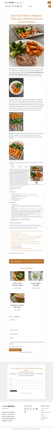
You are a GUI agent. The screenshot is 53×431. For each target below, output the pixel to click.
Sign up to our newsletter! (26, 352)
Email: (11, 384)
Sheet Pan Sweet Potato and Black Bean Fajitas (23, 239)
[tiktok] (9, 6)
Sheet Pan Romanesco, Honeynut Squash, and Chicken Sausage (27, 250)
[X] (27, 261)
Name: (11, 378)
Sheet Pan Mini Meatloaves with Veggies (22, 248)
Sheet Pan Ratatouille (17, 246)
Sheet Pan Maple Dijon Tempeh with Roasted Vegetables (25, 241)
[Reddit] (30, 261)
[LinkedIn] (32, 261)
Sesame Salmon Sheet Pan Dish (19, 234)
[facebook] (12, 6)
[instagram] (6, 6)
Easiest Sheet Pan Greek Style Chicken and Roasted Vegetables (27, 236)
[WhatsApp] (34, 261)
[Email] (41, 261)
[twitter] (15, 6)
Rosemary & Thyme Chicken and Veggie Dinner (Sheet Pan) (26, 238)
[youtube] (18, 6)
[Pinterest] (39, 261)
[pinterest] (21, 6)
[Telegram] (37, 261)
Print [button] (36, 183)
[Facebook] (25, 261)
